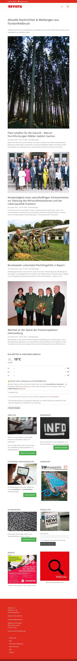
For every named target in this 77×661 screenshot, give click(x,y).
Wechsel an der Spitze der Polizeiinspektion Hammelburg (33, 331)
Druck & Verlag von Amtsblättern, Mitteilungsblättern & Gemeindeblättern (21, 447)
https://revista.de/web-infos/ (55, 582)
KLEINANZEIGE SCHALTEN (29, 539)
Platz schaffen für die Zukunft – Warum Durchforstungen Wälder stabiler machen (31, 134)
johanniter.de (31, 585)
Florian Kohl (14, 269)
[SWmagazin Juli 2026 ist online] (54, 502)
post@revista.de (17, 619)
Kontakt (11, 652)
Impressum (12, 638)
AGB (10, 649)
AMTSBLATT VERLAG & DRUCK (28, 453)
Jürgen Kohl (14, 140)
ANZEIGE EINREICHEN (30, 495)
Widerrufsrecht (14, 646)
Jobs (10, 641)
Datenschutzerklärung (16, 644)
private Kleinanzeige (17, 534)
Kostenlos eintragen (14, 408)
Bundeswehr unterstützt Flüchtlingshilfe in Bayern (36, 265)
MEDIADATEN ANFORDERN (61, 447)
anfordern (47, 444)
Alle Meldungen (34, 140)
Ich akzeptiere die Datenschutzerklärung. (54, 540)
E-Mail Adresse (44, 533)
